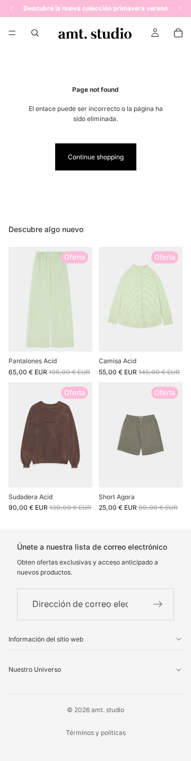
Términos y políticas (96, 733)
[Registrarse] (158, 604)
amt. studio (107, 710)
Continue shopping (96, 157)
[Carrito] (178, 33)
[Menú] (12, 33)
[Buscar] (35, 33)
